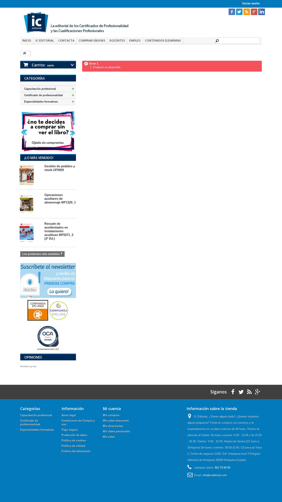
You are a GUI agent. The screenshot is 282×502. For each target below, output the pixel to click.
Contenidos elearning (163, 40)
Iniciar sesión (251, 3)
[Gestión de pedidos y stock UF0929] (30, 175)
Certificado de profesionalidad (43, 95)
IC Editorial (45, 40)
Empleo (135, 40)
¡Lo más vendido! (38, 157)
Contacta (66, 40)
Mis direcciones (113, 426)
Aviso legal (69, 415)
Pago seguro (70, 429)
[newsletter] (48, 280)
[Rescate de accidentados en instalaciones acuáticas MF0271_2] (30, 232)
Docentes (117, 40)
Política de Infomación (76, 451)
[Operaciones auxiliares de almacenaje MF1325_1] (30, 204)
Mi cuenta (112, 408)
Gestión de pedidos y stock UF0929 (59, 168)
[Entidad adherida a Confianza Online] (48, 310)
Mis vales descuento (116, 420)
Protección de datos (74, 435)
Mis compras (111, 415)
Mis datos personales (116, 431)
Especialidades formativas (41, 101)
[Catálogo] (48, 131)
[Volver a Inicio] (24, 53)
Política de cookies (74, 440)
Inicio (26, 40)
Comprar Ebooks (92, 40)
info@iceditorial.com (215, 475)
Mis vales (109, 436)
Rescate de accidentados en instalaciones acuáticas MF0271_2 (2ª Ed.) (58, 231)
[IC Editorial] (79, 23)
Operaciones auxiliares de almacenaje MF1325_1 (60, 198)
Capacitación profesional (40, 88)
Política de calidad (73, 445)
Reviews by (28, 366)
